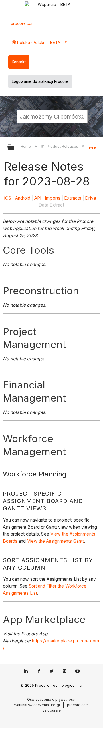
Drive (90, 198)
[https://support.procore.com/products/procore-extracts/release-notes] (84, 198)
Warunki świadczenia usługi (37, 705)
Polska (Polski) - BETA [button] (38, 42)
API (37, 198)
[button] (82, 116)
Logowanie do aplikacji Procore (40, 81)
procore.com (23, 23)
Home (26, 146)
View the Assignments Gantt (55, 541)
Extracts (72, 198)
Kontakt (19, 62)
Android (23, 198)
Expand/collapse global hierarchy (14, 147)
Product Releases (62, 146)
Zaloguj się (51, 710)
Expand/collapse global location (92, 145)
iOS (7, 198)
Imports (52, 198)
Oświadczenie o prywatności (51, 699)
